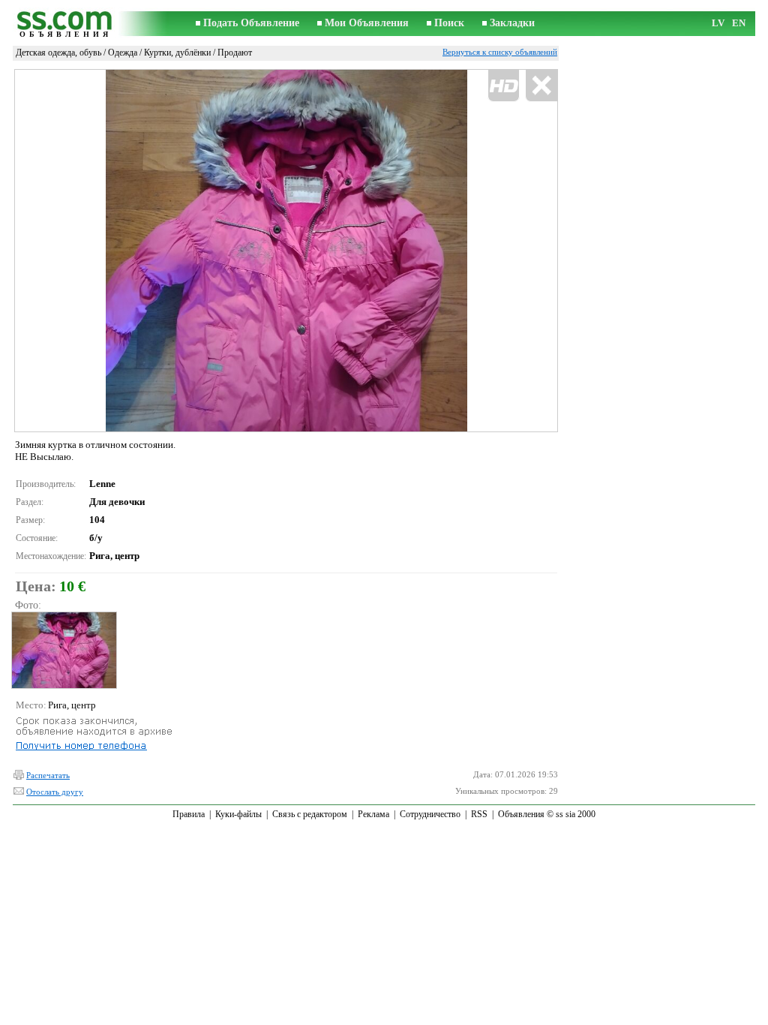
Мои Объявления (367, 23)
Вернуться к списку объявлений (499, 51)
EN (739, 23)
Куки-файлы (238, 814)
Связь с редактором (309, 814)
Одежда (122, 52)
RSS (479, 814)
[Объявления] (65, 23)
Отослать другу (54, 791)
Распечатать (48, 775)
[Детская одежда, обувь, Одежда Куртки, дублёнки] (63, 650)
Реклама (373, 814)
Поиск (449, 23)
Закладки (512, 23)
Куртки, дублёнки (177, 52)
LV (718, 23)
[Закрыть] (541, 86)
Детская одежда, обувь (58, 52)
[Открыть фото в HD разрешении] (286, 250)
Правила (188, 814)
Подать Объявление (251, 23)
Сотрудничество (430, 814)
